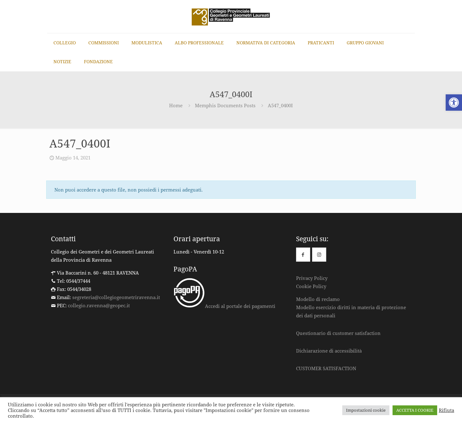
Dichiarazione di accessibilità (329, 351)
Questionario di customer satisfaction (338, 333)
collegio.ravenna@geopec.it (99, 305)
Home (176, 105)
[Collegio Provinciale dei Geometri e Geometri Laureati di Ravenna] (231, 16)
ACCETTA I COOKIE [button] (414, 410)
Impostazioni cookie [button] (366, 410)
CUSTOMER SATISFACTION (326, 368)
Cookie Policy (311, 286)
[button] (454, 102)
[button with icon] (303, 255)
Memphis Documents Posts (225, 105)
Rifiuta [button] (446, 410)
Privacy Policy (311, 278)
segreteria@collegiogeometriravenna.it (116, 297)
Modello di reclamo (318, 299)
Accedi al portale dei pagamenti (240, 306)
